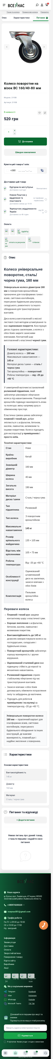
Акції (6, 968)
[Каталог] (5, 1053)
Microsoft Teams (14, 1004)
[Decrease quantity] (14, 133)
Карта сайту (10, 961)
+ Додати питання (25, 820)
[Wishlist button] (39, 113)
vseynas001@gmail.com (19, 912)
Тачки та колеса (13, 12)
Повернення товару (13, 957)
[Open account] (42, 5)
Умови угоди (10, 942)
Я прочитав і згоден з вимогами (25, 1042)
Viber (10, 996)
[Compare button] (45, 113)
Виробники (9, 964)
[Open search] (37, 5)
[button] (44, 47)
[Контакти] (45, 1053)
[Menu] (4, 5)
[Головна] (15, 1053)
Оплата (7, 950)
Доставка (8, 946)
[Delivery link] (46, 199)
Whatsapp (12, 1000)
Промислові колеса (30, 12)
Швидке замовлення (25, 152)
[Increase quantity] (14, 130)
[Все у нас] (16, 4)
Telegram (11, 992)
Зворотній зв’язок (12, 953)
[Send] (42, 170)
